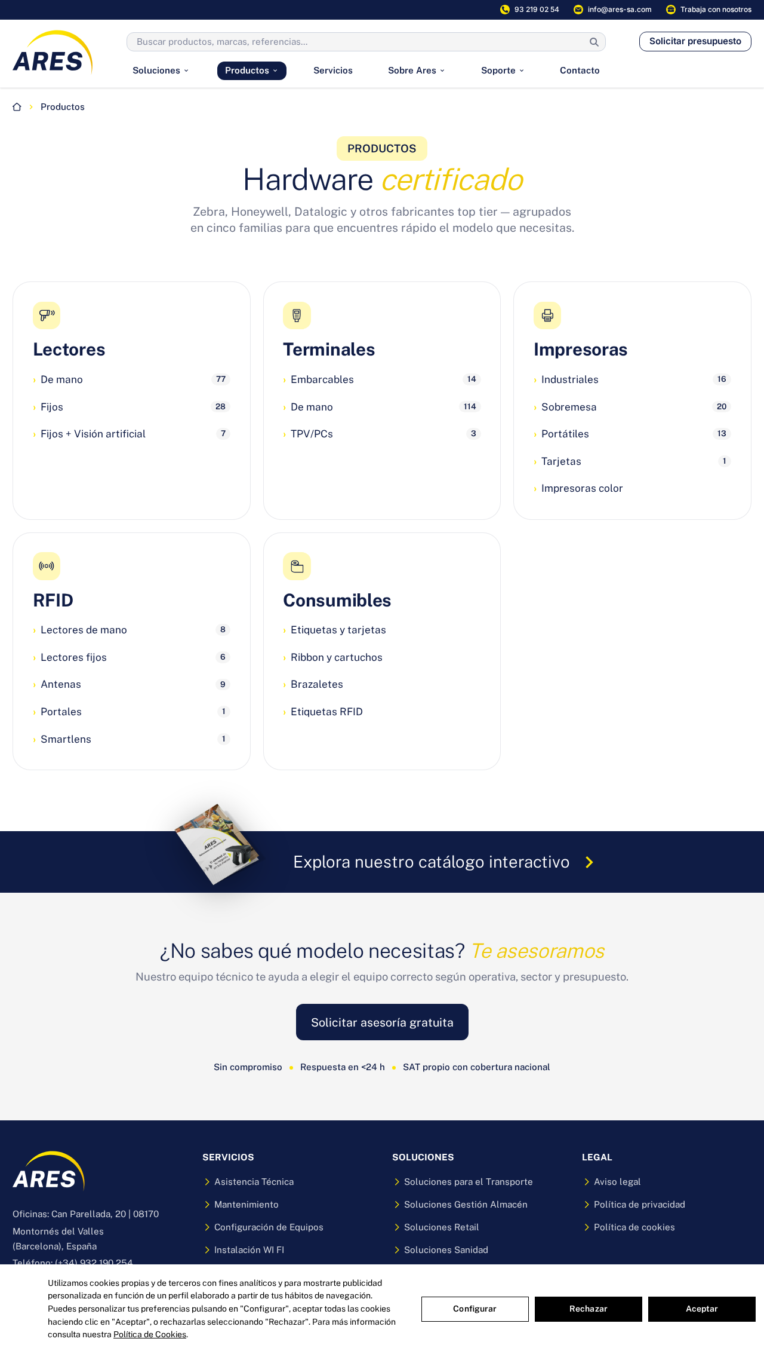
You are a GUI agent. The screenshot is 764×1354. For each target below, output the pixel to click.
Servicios (333, 70)
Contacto (580, 70)
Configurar (475, 1308)
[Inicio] (17, 107)
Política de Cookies (149, 1334)
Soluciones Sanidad (446, 1250)
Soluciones (156, 70)
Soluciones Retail (441, 1227)
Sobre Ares (412, 70)
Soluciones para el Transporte (468, 1182)
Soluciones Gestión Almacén (466, 1204)
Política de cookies (634, 1227)
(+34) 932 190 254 (94, 1263)
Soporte (498, 70)
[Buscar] (594, 42)
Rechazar (588, 1308)
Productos (247, 70)
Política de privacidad (639, 1204)
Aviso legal (617, 1182)
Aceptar (702, 1308)
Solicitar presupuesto (695, 41)
